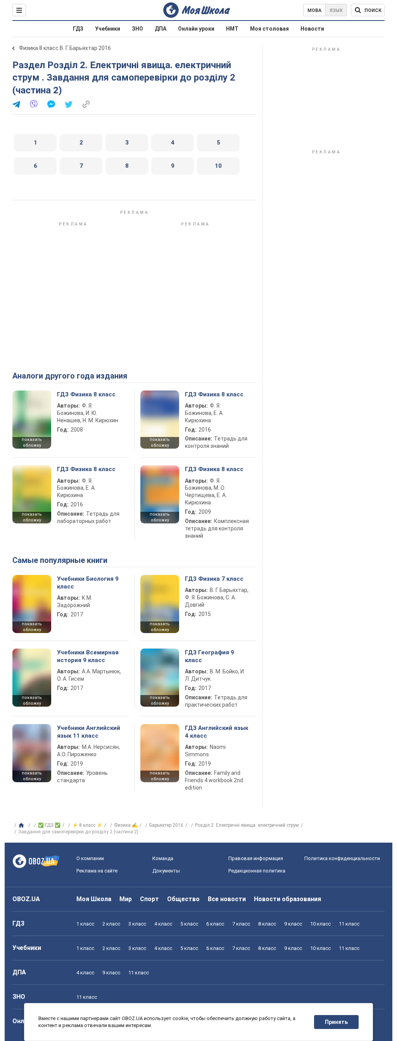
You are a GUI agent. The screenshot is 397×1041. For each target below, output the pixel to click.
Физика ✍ (126, 825)
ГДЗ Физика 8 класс (86, 394)
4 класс (163, 924)
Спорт (149, 899)
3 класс (137, 924)
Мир (125, 899)
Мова (314, 10)
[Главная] (22, 825)
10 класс (320, 924)
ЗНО (137, 29)
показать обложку (32, 442)
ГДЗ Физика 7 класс (214, 578)
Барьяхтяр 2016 (166, 825)
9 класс (293, 924)
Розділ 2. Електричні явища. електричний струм (247, 825)
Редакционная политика (256, 871)
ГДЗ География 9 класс (209, 656)
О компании (90, 858)
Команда (162, 858)
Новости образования (287, 899)
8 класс (267, 924)
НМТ (232, 29)
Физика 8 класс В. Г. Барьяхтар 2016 (65, 48)
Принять (336, 1022)
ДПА (160, 29)
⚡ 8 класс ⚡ (87, 825)
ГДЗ (78, 29)
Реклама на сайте (96, 871)
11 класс (349, 924)
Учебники (107, 29)
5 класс (189, 924)
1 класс (85, 924)
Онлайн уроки (196, 29)
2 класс (111, 924)
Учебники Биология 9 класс (88, 582)
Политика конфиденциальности (342, 858)
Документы (166, 871)
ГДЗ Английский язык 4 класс (216, 731)
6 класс (215, 924)
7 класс (241, 924)
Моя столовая (269, 29)
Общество (183, 899)
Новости (312, 29)
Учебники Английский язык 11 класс (88, 731)
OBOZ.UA (26, 899)
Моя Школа (93, 899)
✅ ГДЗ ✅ (49, 825)
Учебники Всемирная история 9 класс (88, 656)
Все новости (227, 899)
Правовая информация (255, 858)
